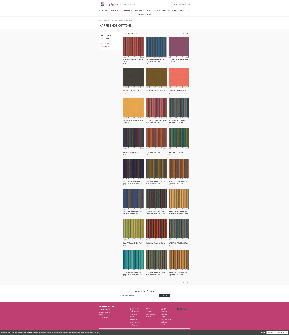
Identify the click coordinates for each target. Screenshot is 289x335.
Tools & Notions (172, 10)
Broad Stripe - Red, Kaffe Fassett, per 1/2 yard (133, 60)
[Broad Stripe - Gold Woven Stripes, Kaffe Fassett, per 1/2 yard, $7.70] (179, 260)
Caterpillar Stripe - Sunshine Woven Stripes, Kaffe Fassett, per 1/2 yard (178, 212)
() (189, 4)
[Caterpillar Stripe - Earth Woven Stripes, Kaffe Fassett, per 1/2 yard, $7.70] (156, 229)
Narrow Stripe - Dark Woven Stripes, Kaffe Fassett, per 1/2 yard (133, 151)
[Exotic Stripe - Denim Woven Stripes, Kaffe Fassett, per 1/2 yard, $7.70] (133, 199)
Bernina (164, 10)
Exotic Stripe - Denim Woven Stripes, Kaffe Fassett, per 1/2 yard (133, 212)
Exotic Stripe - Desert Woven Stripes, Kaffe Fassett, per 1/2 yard (179, 182)
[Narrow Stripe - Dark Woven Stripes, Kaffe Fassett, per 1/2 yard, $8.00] (133, 138)
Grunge (163, 321)
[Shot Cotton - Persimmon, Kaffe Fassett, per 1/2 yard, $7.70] (179, 77)
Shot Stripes (105, 47)
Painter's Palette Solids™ (167, 319)
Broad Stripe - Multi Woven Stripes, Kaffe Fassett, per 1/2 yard (155, 273)
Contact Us (148, 310)
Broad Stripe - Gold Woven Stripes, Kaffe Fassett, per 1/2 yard (178, 273)
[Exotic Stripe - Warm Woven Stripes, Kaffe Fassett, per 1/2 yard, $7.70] (156, 138)
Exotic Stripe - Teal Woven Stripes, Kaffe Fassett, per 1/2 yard (178, 151)
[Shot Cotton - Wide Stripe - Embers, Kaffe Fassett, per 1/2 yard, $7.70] (156, 47)
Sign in (177, 4)
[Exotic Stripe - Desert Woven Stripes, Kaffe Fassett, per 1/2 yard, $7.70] (179, 169)
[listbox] (133, 33)
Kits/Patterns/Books (184, 10)
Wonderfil (163, 308)
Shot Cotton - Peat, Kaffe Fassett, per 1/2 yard (156, 91)
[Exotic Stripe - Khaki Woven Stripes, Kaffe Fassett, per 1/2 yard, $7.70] (156, 169)
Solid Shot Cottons (107, 44)
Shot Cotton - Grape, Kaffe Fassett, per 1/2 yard (178, 60)
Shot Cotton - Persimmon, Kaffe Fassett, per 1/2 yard (177, 91)
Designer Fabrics (115, 10)
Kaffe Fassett (164, 311)
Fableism (163, 316)
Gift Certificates (134, 325)
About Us (148, 308)
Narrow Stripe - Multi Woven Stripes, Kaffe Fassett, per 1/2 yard (179, 121)
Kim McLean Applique (139, 10)
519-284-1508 (104, 317)
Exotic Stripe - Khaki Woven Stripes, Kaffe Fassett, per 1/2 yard (155, 182)
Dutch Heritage (164, 314)
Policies (147, 313)
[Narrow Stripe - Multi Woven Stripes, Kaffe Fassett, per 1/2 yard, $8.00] (179, 108)
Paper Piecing (150, 10)
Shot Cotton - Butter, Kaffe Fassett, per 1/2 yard (133, 121)
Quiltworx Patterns (126, 10)
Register (182, 4)
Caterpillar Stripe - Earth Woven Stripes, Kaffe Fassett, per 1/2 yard (155, 243)
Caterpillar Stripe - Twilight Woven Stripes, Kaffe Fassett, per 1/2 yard (155, 212)
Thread (158, 10)
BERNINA (163, 313)
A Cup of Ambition (103, 10)
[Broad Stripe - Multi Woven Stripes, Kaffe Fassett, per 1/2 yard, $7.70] (156, 260)
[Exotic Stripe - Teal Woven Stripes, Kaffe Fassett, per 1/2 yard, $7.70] (179, 138)
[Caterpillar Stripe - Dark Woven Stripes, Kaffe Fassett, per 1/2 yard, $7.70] (179, 229)
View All (163, 324)
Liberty (162, 317)
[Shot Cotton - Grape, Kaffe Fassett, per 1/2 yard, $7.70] (179, 47)
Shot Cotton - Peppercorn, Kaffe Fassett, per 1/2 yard (132, 91)
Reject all (270, 332)
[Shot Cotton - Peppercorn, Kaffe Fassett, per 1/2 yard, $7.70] (133, 77)
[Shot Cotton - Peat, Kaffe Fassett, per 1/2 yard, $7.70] (156, 77)
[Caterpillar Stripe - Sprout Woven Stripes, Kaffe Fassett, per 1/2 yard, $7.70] (133, 229)
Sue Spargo (164, 322)
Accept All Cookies (281, 332)
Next (187, 33)
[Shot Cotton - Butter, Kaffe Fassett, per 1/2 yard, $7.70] (133, 108)
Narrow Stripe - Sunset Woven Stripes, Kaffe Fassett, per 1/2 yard (156, 121)
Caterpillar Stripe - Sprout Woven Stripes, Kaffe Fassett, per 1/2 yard (132, 243)
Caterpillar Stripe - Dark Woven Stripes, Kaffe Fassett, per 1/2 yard (178, 243)
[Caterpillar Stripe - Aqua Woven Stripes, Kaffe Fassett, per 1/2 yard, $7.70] (133, 260)
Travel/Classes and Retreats (144, 14)
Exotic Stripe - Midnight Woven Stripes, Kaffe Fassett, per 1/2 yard (132, 182)
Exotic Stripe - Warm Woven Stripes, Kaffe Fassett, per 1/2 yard (155, 151)
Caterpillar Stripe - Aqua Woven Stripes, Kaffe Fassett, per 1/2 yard (132, 273)
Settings (263, 332)
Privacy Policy (149, 311)
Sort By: (125, 33)
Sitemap (148, 317)
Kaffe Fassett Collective (166, 310)
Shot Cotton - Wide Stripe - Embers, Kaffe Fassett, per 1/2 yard (155, 60)
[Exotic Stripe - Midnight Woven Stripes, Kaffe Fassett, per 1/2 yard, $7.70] (133, 169)
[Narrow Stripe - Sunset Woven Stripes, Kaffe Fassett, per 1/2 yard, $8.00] (156, 108)
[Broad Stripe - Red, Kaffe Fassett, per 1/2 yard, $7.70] (133, 47)
